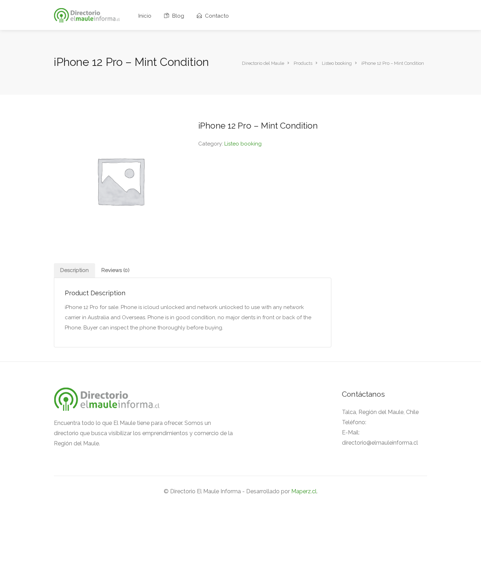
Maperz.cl (304, 491)
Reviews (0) (115, 270)
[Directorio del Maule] (87, 15)
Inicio (144, 16)
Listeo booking (243, 144)
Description (74, 270)
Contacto (216, 16)
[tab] (74, 270)
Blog (177, 16)
